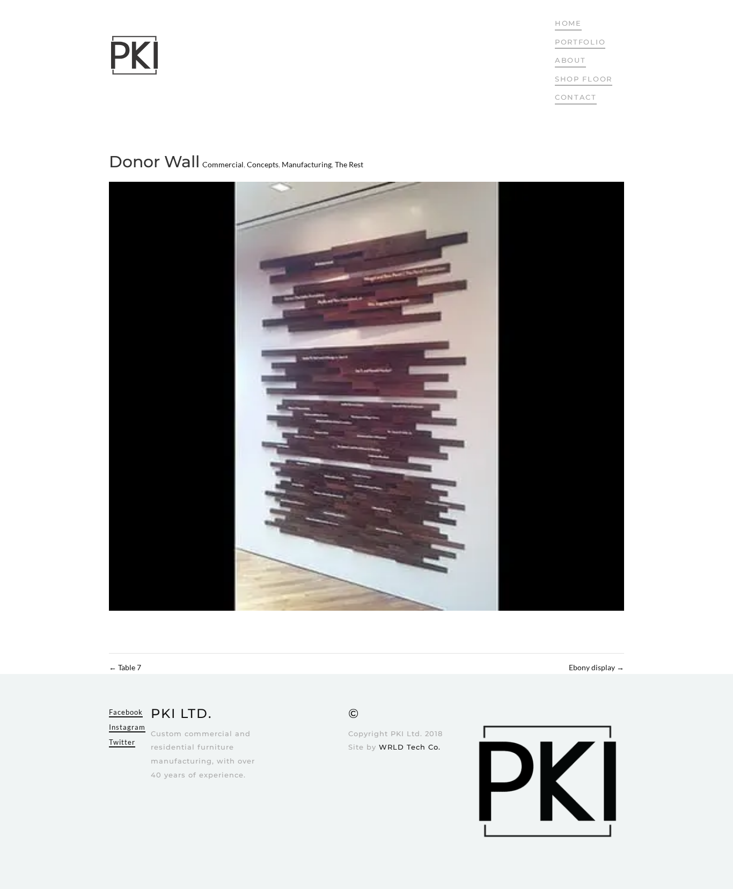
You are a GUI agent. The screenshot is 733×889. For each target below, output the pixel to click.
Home (568, 23)
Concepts (262, 164)
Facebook (126, 712)
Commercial (223, 164)
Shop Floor (583, 79)
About (570, 60)
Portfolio (580, 42)
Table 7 (125, 667)
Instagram (127, 727)
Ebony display (596, 667)
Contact (576, 97)
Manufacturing (307, 164)
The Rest (349, 164)
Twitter (122, 742)
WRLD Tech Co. (410, 747)
